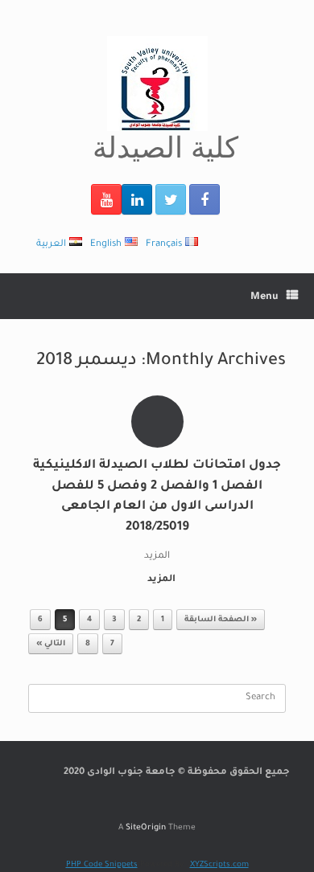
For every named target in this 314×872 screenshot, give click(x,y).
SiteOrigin (146, 828)
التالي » (50, 644)
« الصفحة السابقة (220, 620)
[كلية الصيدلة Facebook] (204, 199)
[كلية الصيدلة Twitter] (170, 199)
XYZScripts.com (219, 865)
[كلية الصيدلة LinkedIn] (137, 199)
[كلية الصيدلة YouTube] (106, 199)
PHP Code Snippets (102, 865)
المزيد (160, 580)
